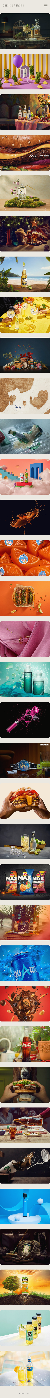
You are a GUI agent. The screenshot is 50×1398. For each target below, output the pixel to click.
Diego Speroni (13, 5)
